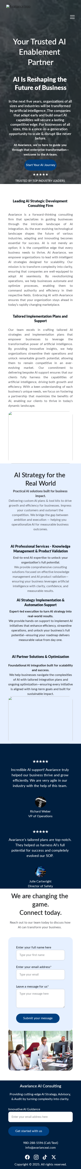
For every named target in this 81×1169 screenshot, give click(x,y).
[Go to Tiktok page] (44, 1157)
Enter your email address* (34, 967)
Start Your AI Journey (40, 165)
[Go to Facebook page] (27, 1157)
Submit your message (37, 1018)
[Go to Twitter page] (53, 1157)
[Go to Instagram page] (36, 1157)
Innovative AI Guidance (24, 1109)
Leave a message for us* (32, 986)
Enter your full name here (33, 947)
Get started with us (28, 1131)
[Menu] (72, 17)
